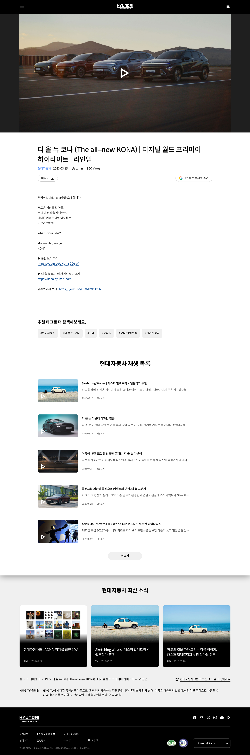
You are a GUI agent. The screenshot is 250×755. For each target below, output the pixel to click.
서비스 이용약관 (71, 734)
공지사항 (24, 734)
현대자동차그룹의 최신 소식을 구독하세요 (205, 679)
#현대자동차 (47, 333)
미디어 (49, 179)
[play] (125, 73)
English (93, 740)
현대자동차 (44, 168)
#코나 (90, 333)
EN (228, 7)
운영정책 (41, 740)
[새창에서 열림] (171, 743)
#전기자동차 (152, 333)
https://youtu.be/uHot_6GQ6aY (58, 263)
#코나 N (106, 333)
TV (46, 679)
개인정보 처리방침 (46, 734)
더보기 (125, 556)
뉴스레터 (67, 740)
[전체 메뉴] (22, 6)
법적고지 (24, 740)
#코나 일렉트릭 (128, 333)
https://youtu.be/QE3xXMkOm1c (80, 289)
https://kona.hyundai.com (55, 279)
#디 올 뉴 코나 (71, 333)
